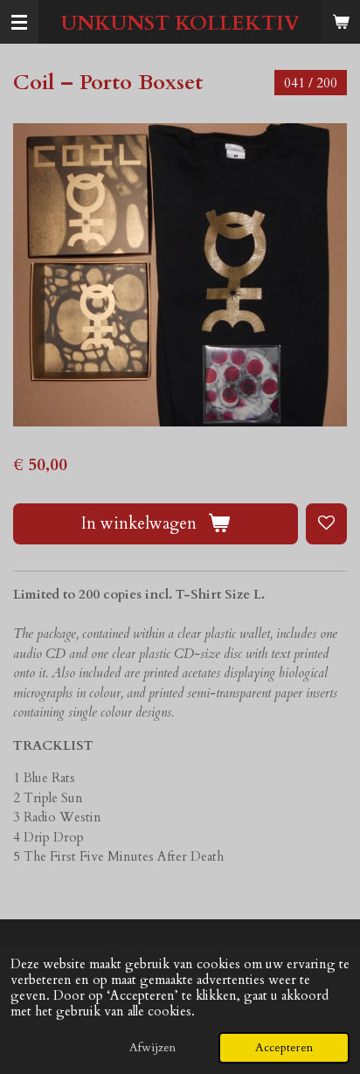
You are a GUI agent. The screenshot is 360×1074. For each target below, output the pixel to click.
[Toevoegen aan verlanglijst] (326, 523)
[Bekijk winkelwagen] (341, 22)
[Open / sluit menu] (19, 22)
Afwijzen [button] (152, 1048)
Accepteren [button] (284, 1048)
